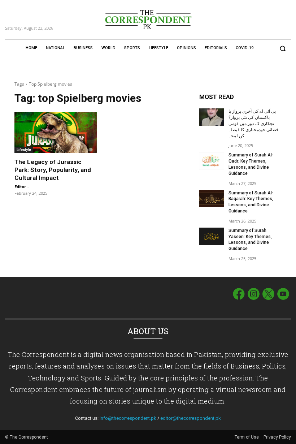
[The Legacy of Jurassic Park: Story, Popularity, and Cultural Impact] (55, 132)
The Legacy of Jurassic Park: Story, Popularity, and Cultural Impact (52, 169)
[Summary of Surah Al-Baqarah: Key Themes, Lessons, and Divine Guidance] (211, 198)
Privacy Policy (277, 437)
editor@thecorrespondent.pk (190, 418)
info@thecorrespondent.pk (128, 418)
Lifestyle (24, 150)
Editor (20, 187)
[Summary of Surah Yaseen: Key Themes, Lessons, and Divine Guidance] (211, 236)
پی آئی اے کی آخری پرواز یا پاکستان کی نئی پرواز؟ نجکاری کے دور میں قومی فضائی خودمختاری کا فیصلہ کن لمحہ (253, 123)
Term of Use (247, 437)
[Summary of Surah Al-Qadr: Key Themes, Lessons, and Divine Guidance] (211, 160)
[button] (282, 48)
